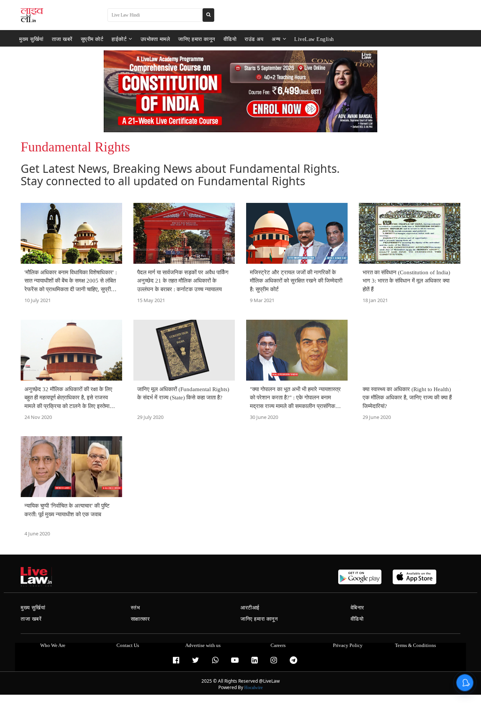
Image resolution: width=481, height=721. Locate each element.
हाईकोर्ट (119, 39)
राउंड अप (254, 39)
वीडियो (230, 39)
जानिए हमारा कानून (196, 39)
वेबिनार (357, 608)
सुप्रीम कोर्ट (92, 39)
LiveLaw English (314, 39)
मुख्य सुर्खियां (31, 39)
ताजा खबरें (62, 39)
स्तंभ (135, 608)
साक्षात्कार (140, 619)
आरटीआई (250, 608)
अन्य (276, 39)
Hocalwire (253, 687)
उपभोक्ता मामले (155, 39)
